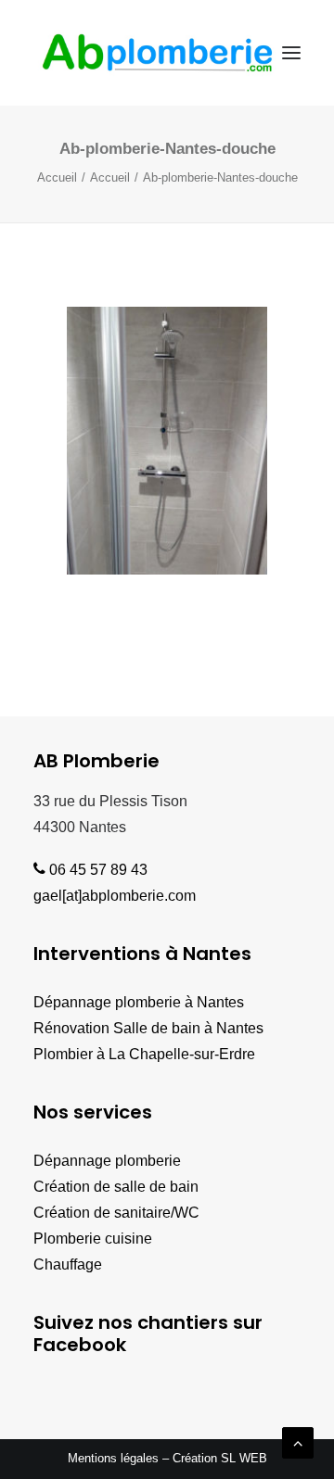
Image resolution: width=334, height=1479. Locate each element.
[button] (291, 53)
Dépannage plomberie (107, 1161)
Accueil (57, 177)
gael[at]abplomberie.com (114, 896)
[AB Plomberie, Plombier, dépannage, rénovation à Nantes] (157, 53)
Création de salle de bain (116, 1187)
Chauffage (67, 1264)
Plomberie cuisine (92, 1238)
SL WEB (244, 1458)
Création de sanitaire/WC (116, 1212)
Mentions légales (113, 1458)
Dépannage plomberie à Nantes (138, 1002)
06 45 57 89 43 (96, 870)
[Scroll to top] (298, 1441)
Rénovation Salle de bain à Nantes (148, 1028)
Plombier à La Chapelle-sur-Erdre (144, 1054)
